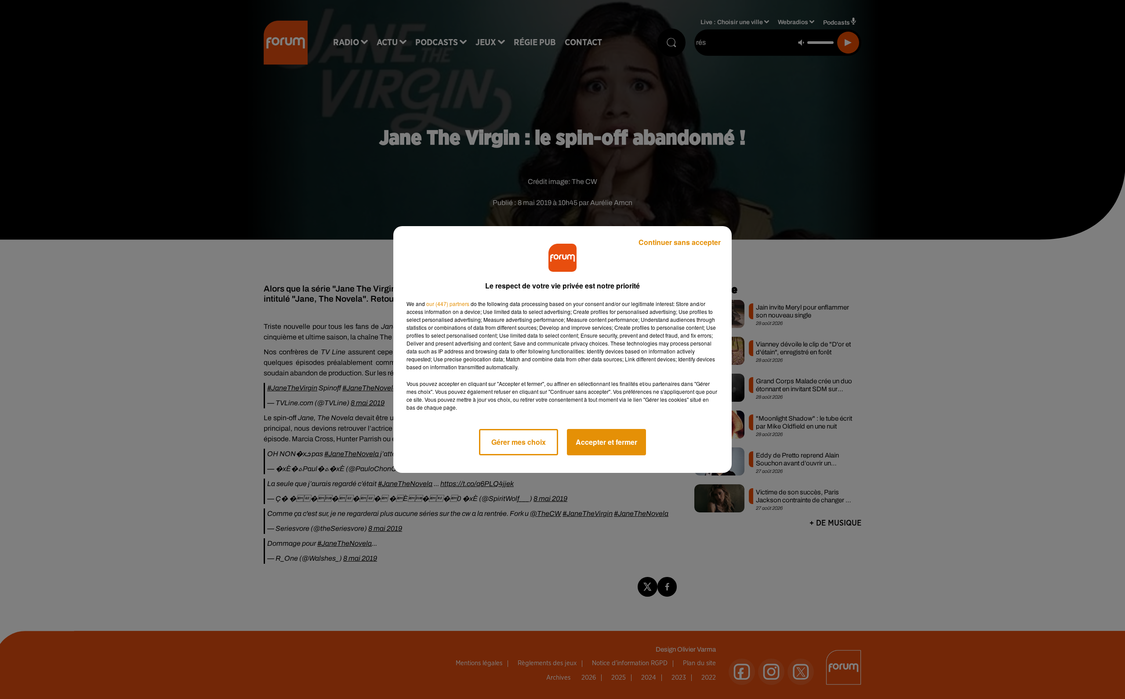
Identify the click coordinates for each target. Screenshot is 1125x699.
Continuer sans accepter (680, 242)
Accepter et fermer (606, 442)
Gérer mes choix (518, 442)
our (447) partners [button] (447, 303)
